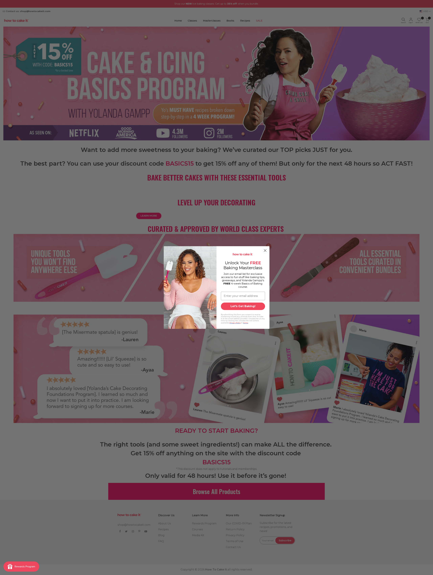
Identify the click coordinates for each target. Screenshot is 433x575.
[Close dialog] (265, 250)
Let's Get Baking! (243, 306)
